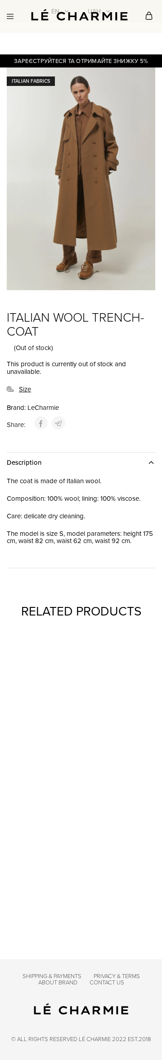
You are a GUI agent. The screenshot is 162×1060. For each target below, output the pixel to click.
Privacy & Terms (117, 976)
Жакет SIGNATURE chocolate (112, 752)
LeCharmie (43, 407)
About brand (57, 982)
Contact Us (107, 982)
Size (25, 389)
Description (24, 462)
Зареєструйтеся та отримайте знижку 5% (81, 61)
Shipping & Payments (51, 976)
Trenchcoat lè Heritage (34, 752)
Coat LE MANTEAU (112, 885)
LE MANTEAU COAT (38, 885)
